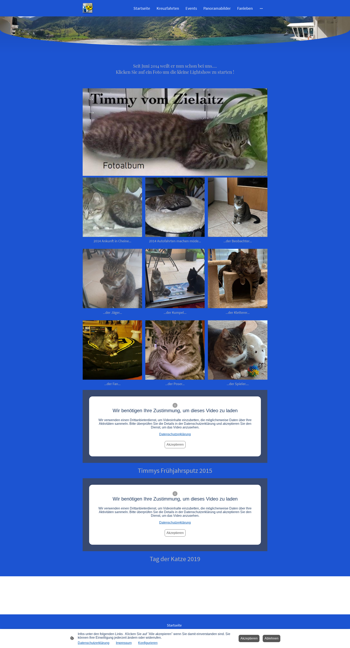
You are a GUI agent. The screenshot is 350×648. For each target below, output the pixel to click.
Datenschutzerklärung (175, 434)
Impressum (124, 643)
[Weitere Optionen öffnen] (261, 8)
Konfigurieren (148, 643)
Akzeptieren (175, 444)
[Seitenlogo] (88, 8)
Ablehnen (272, 638)
